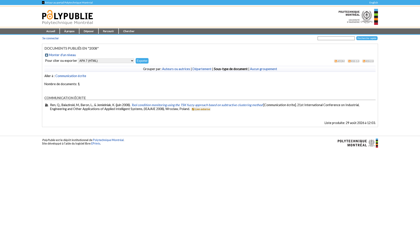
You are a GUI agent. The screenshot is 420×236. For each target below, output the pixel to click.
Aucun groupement (263, 69)
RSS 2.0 (370, 61)
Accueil (50, 31)
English (373, 2)
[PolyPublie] (67, 26)
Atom (341, 61)
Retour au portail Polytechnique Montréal (67, 2)
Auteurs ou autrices (176, 69)
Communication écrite (70, 76)
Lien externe (202, 109)
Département (202, 69)
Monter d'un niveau (62, 55)
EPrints (95, 143)
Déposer (89, 31)
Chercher (129, 31)
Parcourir (108, 31)
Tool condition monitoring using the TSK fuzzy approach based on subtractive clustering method (197, 105)
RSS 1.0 (355, 61)
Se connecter (50, 38)
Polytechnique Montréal (108, 140)
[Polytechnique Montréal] (356, 143)
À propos (69, 31)
